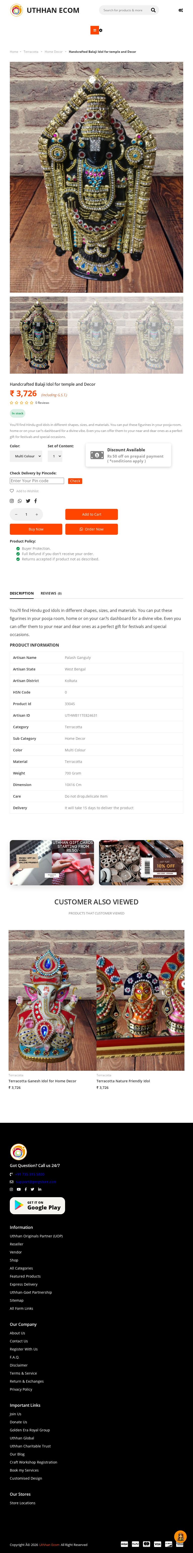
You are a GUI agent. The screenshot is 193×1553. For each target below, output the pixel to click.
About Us (17, 1333)
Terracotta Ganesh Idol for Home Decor (42, 1081)
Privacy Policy (21, 1389)
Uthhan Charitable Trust (30, 1446)
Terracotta (31, 52)
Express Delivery (23, 1284)
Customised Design (26, 1478)
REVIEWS (51, 593)
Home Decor (54, 52)
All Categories (21, 1268)
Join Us (15, 1414)
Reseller (16, 1244)
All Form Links (21, 1308)
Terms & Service (23, 1373)
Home (14, 52)
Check (75, 480)
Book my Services (24, 1470)
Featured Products (25, 1276)
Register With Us (24, 1349)
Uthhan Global (22, 1438)
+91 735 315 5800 (29, 1174)
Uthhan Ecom (49, 1544)
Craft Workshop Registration (33, 1462)
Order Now (93, 529)
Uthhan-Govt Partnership (31, 1292)
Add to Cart (91, 514)
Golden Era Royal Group (30, 1430)
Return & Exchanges (27, 1381)
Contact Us (19, 1341)
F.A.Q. (14, 1357)
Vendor (16, 1252)
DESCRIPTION (22, 593)
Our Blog (17, 1454)
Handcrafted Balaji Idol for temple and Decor (102, 52)
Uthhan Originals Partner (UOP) (36, 1236)
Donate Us (18, 1422)
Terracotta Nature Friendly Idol (123, 1081)
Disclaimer (19, 1365)
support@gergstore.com (36, 1181)
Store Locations (22, 1502)
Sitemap (17, 1300)
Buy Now (36, 529)
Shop (14, 1260)
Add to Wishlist (27, 491)
